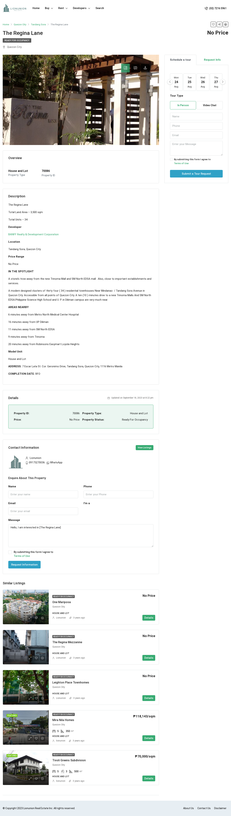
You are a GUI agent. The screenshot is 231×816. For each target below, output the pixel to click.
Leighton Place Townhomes (70, 682)
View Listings (144, 447)
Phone (88, 486)
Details (148, 617)
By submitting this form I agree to (33, 554)
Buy (47, 8)
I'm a (87, 503)
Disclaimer (220, 808)
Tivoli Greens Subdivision (69, 760)
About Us (188, 808)
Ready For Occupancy (17, 40)
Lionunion (61, 617)
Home (36, 8)
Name (12, 486)
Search (99, 8)
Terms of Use (22, 556)
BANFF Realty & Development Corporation (33, 234)
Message (14, 520)
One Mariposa (61, 602)
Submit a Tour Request (196, 173)
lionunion (60, 740)
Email (12, 503)
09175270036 (37, 462)
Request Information (24, 564)
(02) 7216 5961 (217, 8)
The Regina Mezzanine (67, 642)
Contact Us (204, 808)
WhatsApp (56, 462)
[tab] (125, 68)
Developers (79, 8)
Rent (61, 8)
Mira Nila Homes (63, 720)
